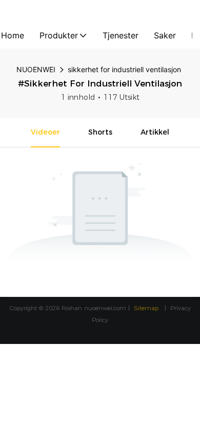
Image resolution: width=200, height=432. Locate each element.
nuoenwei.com (105, 308)
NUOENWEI (35, 69)
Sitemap (147, 308)
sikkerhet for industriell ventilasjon (124, 69)
